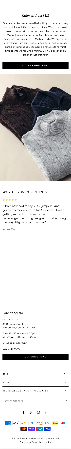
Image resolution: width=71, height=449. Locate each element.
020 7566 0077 (11, 348)
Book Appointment (35, 65)
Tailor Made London (30, 438)
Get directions (35, 356)
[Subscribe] (67, 400)
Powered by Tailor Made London (35, 442)
